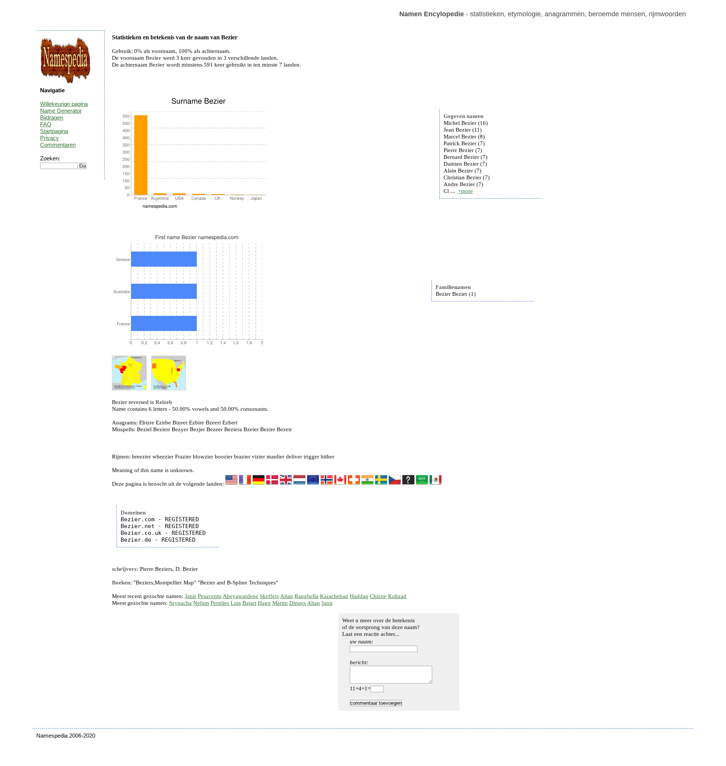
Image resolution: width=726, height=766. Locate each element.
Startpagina (54, 131)
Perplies (220, 603)
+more (465, 191)
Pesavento (210, 596)
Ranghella (306, 596)
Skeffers (269, 596)
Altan (286, 596)
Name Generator (61, 110)
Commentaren (58, 144)
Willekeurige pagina (64, 104)
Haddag (359, 596)
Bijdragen (51, 117)
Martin (280, 603)
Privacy (49, 138)
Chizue (378, 596)
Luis (236, 603)
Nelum (201, 603)
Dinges (297, 603)
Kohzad (397, 596)
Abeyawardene (240, 596)
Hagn (264, 603)
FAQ (45, 124)
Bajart (249, 603)
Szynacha (180, 603)
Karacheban (334, 596)
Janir (190, 596)
